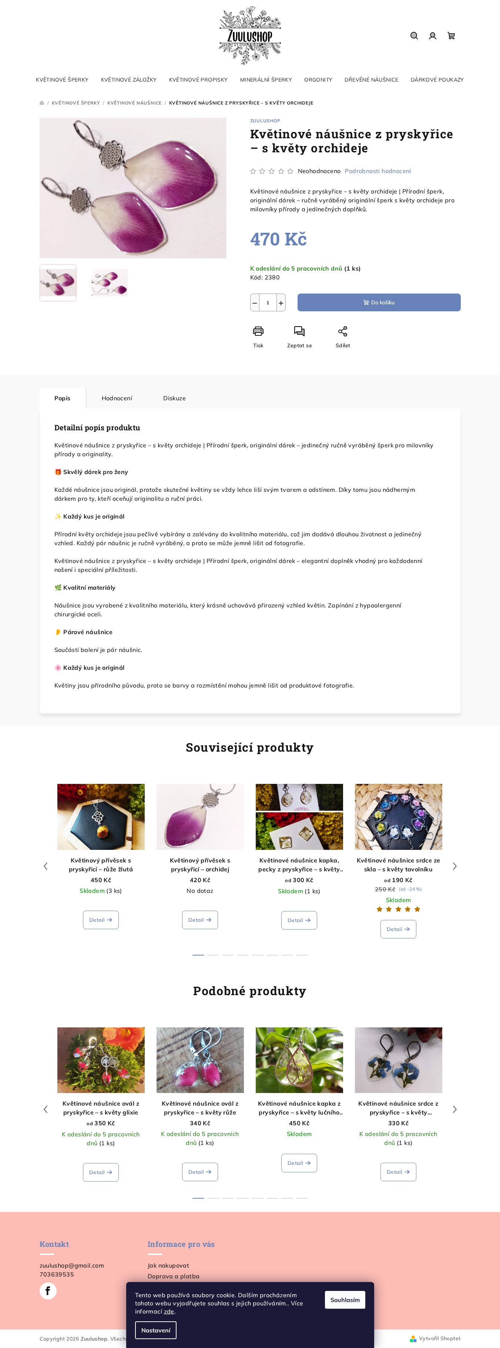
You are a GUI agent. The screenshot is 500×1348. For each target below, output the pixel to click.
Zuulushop (265, 120)
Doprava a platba (173, 1276)
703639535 (57, 1274)
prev (45, 866)
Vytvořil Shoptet (439, 1338)
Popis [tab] (62, 398)
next (455, 866)
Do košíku (383, 302)
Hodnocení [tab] (117, 398)
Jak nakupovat (168, 1265)
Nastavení (155, 1330)
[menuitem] (62, 79)
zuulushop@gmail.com (72, 1265)
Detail (96, 920)
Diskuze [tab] (174, 398)
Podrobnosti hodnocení (378, 171)
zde (169, 1311)
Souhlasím (345, 1300)
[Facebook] (48, 1290)
